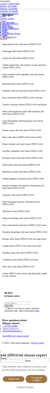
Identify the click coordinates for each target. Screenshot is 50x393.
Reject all (14, 379)
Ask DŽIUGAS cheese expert (15, 336)
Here (37, 311)
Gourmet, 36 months (9, 11)
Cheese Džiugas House (10, 33)
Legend (3, 31)
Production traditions (9, 23)
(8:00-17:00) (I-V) (10, 328)
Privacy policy (38, 343)
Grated (3, 16)
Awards (3, 36)
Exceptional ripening (9, 13)
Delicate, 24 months (9, 8)
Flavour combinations (9, 28)
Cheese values (6, 26)
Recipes (3, 38)
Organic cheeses (7, 18)
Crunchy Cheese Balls (10, 3)
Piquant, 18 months (8, 6)
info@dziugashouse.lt (12, 331)
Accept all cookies (36, 379)
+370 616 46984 (9, 326)
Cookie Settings (24, 387)
